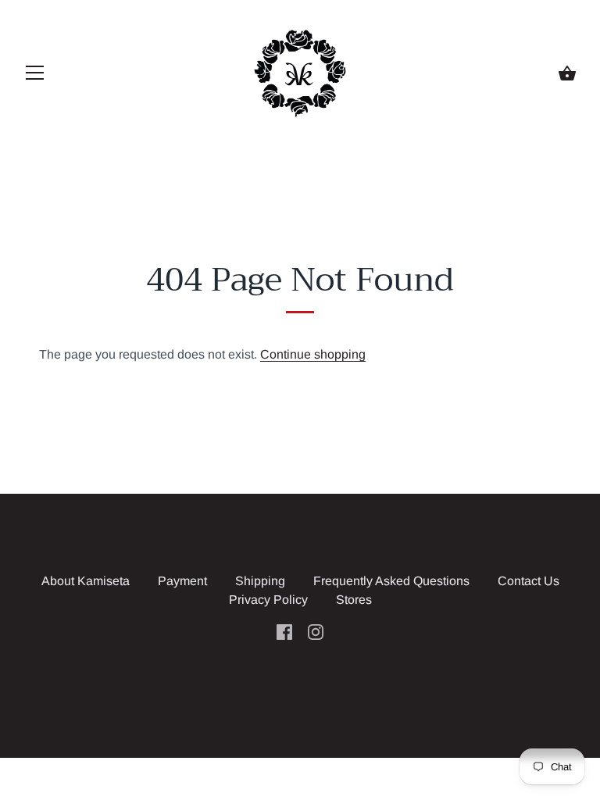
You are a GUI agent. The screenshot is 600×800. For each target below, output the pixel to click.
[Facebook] (284, 631)
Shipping (260, 581)
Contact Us (528, 581)
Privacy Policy (268, 599)
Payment (182, 581)
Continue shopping (313, 354)
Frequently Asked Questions (391, 581)
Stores (354, 599)
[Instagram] (315, 631)
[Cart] (567, 73)
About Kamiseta (85, 581)
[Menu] (35, 76)
